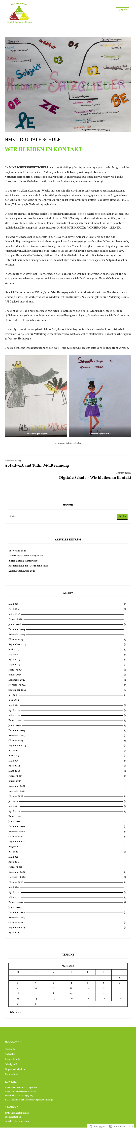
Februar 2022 (15, 816)
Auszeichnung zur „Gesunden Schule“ (28, 565)
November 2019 (16, 917)
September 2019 (17, 927)
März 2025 (14, 664)
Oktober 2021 (15, 836)
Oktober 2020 (15, 882)
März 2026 (14, 614)
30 (18, 1003)
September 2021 (17, 841)
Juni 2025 (13, 649)
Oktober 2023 (15, 740)
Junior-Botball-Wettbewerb (23, 561)
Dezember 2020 (17, 872)
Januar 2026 (14, 624)
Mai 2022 (13, 806)
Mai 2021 (13, 857)
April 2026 (14, 609)
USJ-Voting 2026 (17, 550)
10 (35, 988)
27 (87, 998)
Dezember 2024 (16, 680)
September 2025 (17, 644)
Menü (123, 11)
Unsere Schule (12, 1059)
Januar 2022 (14, 821)
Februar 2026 (15, 619)
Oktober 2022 (15, 796)
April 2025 (14, 659)
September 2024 (17, 690)
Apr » (18, 1012)
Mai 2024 (13, 705)
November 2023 (16, 735)
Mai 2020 (13, 887)
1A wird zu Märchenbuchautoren (25, 555)
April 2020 (14, 892)
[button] (36, 396)
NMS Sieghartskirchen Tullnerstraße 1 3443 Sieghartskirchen (17, 1117)
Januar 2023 (14, 781)
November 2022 (17, 791)
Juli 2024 (13, 695)
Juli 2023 (13, 750)
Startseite (10, 1049)
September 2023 (17, 745)
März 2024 (14, 715)
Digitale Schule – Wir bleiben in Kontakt (95, 476)
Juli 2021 (13, 851)
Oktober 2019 (15, 922)
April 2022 (14, 811)
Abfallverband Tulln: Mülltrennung (37, 463)
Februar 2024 (15, 720)
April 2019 (14, 932)
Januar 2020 (15, 907)
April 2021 (14, 862)
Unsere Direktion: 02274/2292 (21, 1087)
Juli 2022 (13, 801)
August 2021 (15, 846)
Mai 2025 (13, 654)
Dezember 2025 (16, 629)
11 (53, 988)
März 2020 (14, 897)
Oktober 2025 (15, 639)
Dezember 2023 (16, 730)
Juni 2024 (13, 700)
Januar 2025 (14, 674)
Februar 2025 (15, 670)
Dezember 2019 (16, 912)
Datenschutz (11, 1074)
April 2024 (14, 710)
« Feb (11, 1012)
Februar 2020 (15, 902)
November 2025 (16, 634)
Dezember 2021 (16, 826)
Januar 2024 (14, 725)
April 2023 (14, 765)
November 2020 (17, 877)
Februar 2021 (15, 867)
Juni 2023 (13, 755)
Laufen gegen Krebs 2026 (21, 571)
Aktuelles (10, 1054)
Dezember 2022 (16, 786)
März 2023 (14, 771)
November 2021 (16, 831)
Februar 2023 (15, 776)
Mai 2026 (13, 604)
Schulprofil (11, 1064)
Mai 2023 (13, 760)
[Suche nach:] (27, 516)
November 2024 (17, 685)
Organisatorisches (15, 1069)
